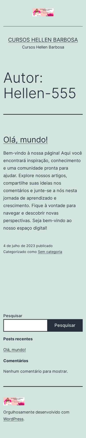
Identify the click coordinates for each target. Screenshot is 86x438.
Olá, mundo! (25, 139)
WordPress (13, 419)
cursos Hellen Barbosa (43, 40)
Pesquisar (12, 315)
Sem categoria (50, 251)
